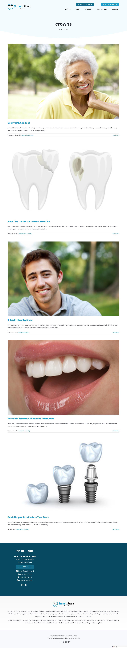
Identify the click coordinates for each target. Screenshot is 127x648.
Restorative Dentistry (27, 135)
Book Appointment (26, 571)
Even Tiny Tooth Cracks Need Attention (29, 221)
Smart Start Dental (59, 638)
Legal (75, 636)
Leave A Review (26, 577)
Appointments (60, 636)
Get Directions (26, 574)
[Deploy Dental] (66, 642)
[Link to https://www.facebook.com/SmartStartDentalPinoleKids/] (22, 585)
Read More (116, 135)
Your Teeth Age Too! (19, 122)
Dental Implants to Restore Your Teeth (28, 517)
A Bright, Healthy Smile (20, 320)
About (52, 636)
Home (60, 29)
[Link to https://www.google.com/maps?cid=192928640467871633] (26, 585)
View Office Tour (26, 580)
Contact (69, 636)
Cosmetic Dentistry (23, 332)
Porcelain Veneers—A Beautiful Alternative (31, 418)
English (116, 647)
